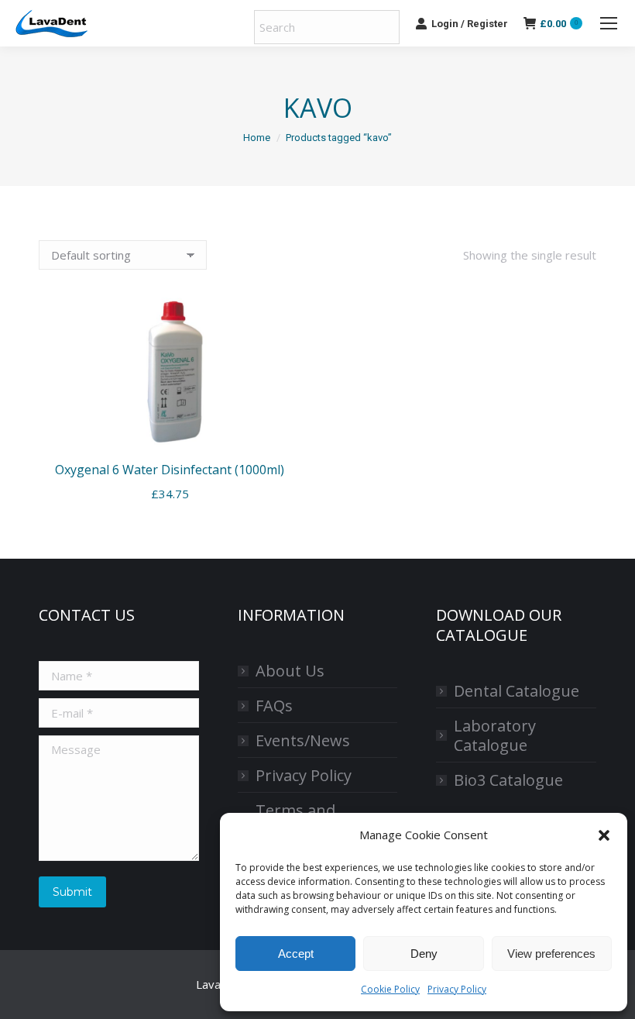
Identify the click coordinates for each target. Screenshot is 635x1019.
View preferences (551, 953)
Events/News (303, 740)
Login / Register (469, 23)
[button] (604, 835)
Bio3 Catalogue (508, 780)
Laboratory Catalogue (495, 735)
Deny (424, 953)
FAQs (274, 705)
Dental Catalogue (516, 691)
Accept (296, 953)
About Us (290, 670)
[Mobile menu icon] (609, 23)
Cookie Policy (390, 989)
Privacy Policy (456, 989)
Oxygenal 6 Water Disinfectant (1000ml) (169, 469)
